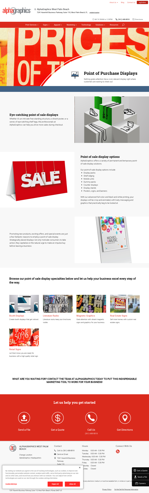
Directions (139, 19)
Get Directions (125, 429)
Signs (45, 24)
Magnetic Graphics (85, 315)
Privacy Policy (106, 489)
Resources (114, 24)
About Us (113, 2)
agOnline (142, 2)
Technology (86, 24)
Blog (122, 2)
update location (94, 12)
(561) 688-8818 (123, 19)
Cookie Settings (11, 484)
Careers (142, 483)
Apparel (57, 24)
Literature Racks (51, 315)
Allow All (72, 484)
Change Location (25, 455)
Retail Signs (15, 349)
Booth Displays (16, 315)
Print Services (31, 24)
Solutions (99, 24)
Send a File (142, 477)
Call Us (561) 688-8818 (65, 450)
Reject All (55, 484)
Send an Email (62, 454)
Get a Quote (142, 470)
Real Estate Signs (118, 315)
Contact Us (131, 2)
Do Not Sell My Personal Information (126, 489)
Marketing (71, 24)
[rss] (118, 451)
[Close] (79, 467)
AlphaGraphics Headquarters (30, 458)
